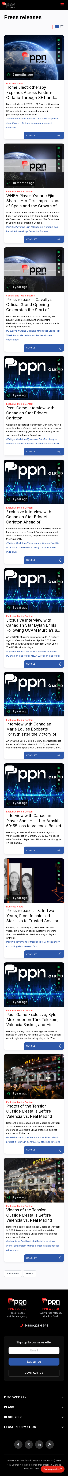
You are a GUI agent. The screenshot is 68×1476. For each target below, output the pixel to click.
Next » (29, 1273)
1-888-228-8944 (36, 1325)
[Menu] (62, 5)
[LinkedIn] (39, 1444)
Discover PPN (15, 1397)
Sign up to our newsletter (34, 1342)
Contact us (34, 1372)
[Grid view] (57, 27)
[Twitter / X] (29, 1444)
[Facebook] (18, 1444)
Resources (13, 1417)
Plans (9, 1407)
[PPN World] (51, 1303)
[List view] (61, 27)
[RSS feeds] (50, 1444)
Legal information (20, 1427)
